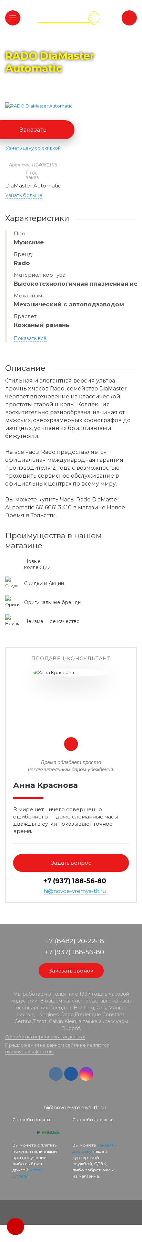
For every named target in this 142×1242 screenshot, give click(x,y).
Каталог (45, 41)
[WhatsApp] (66, 1096)
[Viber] (76, 1096)
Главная (18, 41)
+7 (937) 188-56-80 (74, 881)
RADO (70, 41)
